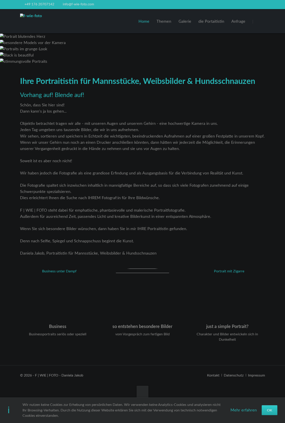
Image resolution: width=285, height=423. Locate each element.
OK (269, 410)
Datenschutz (234, 375)
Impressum (256, 375)
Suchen (259, 21)
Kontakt (213, 375)
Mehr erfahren (243, 410)
